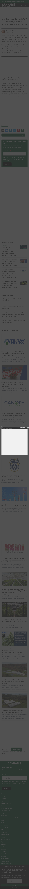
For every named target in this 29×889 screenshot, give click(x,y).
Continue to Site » (24, 427)
